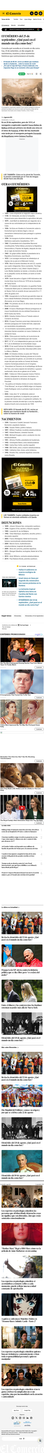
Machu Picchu (37, 19)
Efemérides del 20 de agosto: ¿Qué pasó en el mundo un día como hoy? (21, 1038)
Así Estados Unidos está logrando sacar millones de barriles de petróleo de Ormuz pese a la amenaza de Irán (20, 847)
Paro (21, 19)
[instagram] (20, 1418)
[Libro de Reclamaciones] (27, 1423)
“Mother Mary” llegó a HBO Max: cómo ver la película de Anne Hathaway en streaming (21, 1249)
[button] (9, 583)
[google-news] (31, 1418)
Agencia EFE (8, 117)
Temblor (16, 19)
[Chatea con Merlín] (32, 13)
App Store (16, 1410)
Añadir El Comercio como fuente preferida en (22, 29)
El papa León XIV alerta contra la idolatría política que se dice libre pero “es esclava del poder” (21, 972)
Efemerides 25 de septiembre (34, 616)
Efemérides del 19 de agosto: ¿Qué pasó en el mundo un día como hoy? (21, 1176)
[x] (16, 1418)
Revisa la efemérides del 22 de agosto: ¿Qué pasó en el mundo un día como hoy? (20, 938)
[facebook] (13, 1418)
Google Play (27, 1410)
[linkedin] (27, 1418)
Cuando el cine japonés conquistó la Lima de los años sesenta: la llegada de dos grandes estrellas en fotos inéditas (19, 856)
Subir (20, 1438)
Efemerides (17, 616)
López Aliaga (28, 19)
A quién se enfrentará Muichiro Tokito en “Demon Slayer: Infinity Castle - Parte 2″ (19, 1319)
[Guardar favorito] (36, 73)
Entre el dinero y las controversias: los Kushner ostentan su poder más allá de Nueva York (22, 1006)
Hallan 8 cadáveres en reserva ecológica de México (28, 572)
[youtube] (24, 1418)
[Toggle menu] (3, 13)
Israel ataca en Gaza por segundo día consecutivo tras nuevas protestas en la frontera (30, 582)
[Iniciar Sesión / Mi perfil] (40, 13)
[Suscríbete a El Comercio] (36, 13)
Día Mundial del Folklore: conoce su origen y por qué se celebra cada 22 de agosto (21, 1111)
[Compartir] (40, 73)
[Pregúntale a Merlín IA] (40, 1440)
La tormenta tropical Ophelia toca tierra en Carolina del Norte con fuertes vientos (28, 593)
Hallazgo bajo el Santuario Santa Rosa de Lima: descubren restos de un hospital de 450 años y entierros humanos (20, 831)
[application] (9, 583)
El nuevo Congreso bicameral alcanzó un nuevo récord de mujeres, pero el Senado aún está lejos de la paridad (20, 874)
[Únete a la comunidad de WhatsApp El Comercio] (21, 73)
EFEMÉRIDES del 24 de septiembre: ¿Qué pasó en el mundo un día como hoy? (30, 602)
